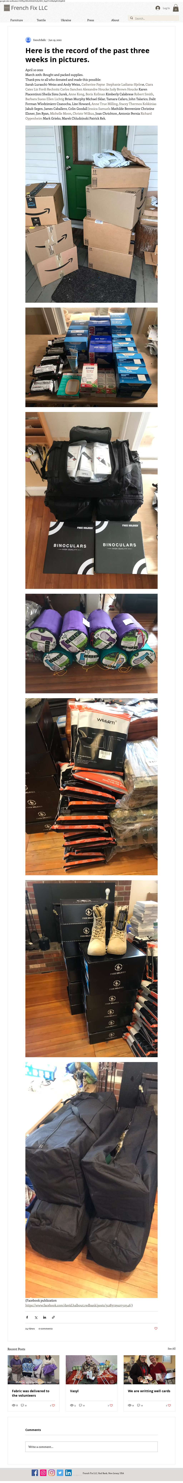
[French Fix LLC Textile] (51, 1473)
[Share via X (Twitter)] (36, 1317)
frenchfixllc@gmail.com (76, 1475)
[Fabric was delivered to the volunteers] (33, 1369)
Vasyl (74, 1391)
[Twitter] (60, 1473)
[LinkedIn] (68, 1473)
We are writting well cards (149, 1391)
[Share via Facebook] (27, 1317)
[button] (176, 8)
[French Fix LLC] (35, 1473)
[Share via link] (53, 1317)
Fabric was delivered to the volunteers (30, 1393)
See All (171, 1348)
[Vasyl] (91, 1369)
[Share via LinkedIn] (44, 1317)
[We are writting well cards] (149, 1369)
